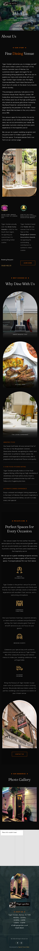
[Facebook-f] (17, 942)
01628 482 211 (6, 265)
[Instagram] (21, 942)
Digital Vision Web (23, 947)
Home (15, 20)
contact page (16, 140)
